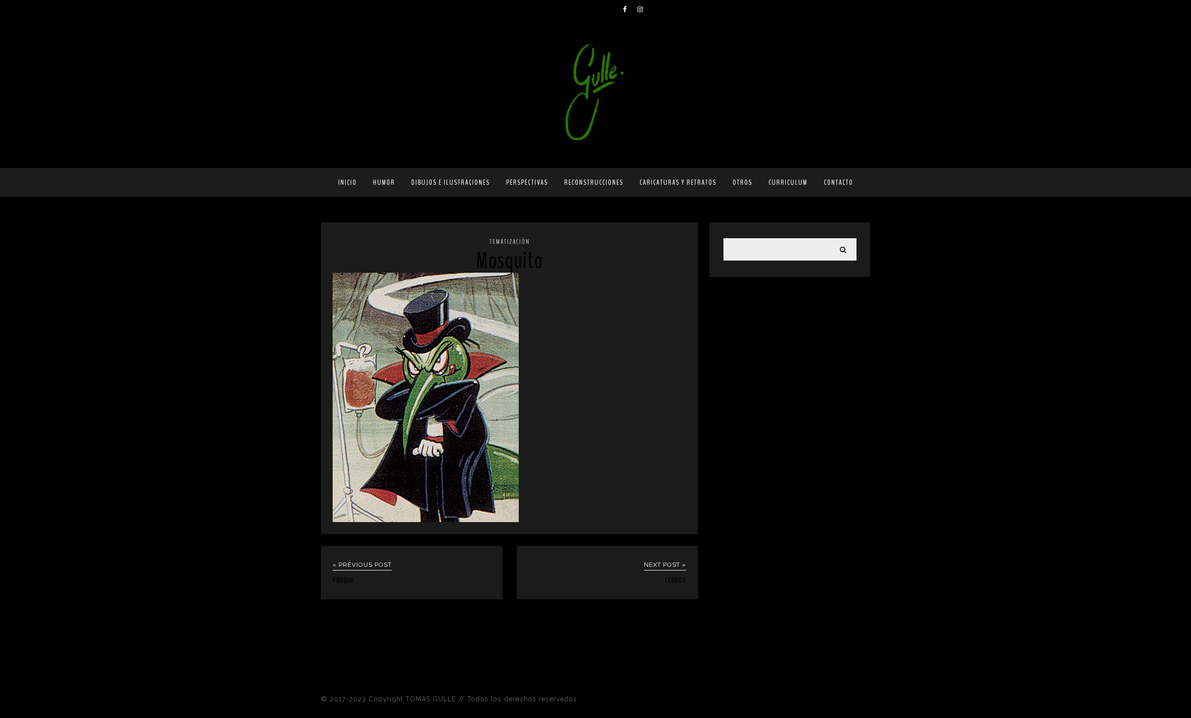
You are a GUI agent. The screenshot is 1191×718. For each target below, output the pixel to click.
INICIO (347, 182)
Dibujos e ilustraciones (450, 182)
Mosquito (509, 260)
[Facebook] (630, 9)
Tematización (509, 241)
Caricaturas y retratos (678, 182)
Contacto (838, 182)
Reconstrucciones (593, 182)
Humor (384, 182)
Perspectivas (527, 182)
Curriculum (788, 182)
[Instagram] (644, 9)
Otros (742, 182)
